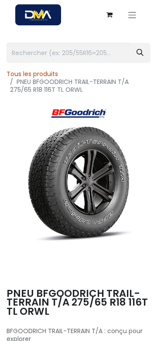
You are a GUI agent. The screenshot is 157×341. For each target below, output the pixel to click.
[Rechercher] (140, 53)
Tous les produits (32, 74)
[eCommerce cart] (109, 15)
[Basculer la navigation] (132, 14)
